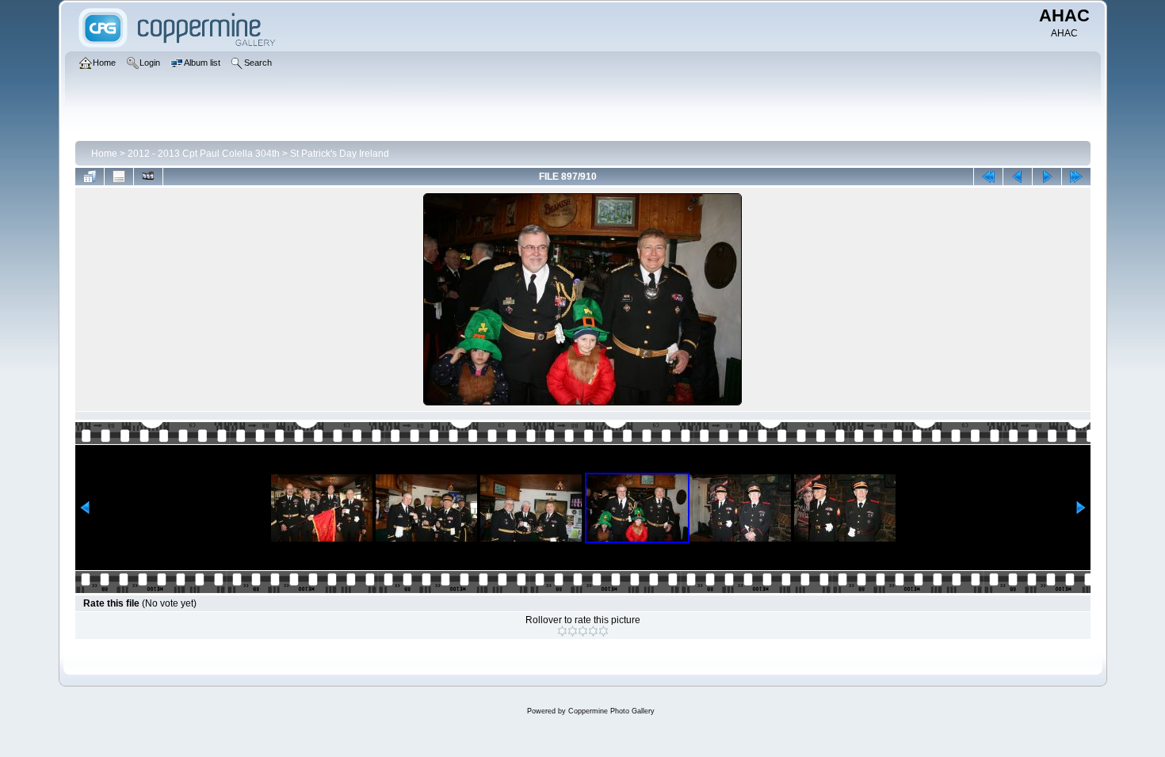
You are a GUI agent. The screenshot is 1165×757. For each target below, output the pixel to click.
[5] (603, 631)
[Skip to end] (1076, 176)
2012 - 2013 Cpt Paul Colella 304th (204, 153)
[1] (562, 631)
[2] (572, 631)
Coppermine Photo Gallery (611, 711)
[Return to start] (988, 176)
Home (104, 153)
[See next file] (1047, 176)
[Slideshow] (148, 176)
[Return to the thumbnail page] (89, 176)
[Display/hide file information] (119, 176)
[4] (593, 631)
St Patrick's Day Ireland (339, 153)
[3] (583, 631)
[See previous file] (1017, 176)
